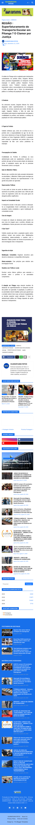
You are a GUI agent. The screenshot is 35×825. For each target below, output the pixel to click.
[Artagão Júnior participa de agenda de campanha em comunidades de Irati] (7, 779)
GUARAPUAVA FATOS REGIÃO (22, 348)
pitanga (4, 350)
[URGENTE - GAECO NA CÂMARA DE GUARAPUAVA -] (7, 560)
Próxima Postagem (26, 429)
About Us (24, 816)
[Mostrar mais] (29, 357)
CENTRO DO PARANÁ (7, 348)
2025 (17, 600)
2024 (17, 597)
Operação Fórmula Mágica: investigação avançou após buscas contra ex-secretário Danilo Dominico (22, 500)
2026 (17, 603)
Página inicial (5, 20)
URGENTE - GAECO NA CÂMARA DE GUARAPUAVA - (22, 558)
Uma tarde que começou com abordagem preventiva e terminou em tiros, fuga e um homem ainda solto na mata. (22, 651)
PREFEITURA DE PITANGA (14, 350)
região (23, 350)
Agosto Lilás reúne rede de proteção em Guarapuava (22, 630)
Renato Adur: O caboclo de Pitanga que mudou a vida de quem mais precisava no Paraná (9, 399)
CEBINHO (14, 20)
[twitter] (25, 443)
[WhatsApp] (21, 357)
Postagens (7, 613)
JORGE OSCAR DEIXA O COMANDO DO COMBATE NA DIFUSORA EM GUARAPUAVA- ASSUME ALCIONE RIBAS (23, 475)
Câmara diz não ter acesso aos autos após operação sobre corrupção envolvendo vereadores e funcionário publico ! (23, 741)
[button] (2, 2)
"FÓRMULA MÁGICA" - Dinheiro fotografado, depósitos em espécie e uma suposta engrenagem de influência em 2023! (23, 522)
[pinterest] (17, 807)
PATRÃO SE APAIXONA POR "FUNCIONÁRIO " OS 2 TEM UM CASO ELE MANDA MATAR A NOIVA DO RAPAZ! (23, 569)
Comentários (8, 614)
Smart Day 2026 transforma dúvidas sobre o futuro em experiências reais (22, 640)
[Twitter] (17, 357)
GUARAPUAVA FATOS (18, 364)
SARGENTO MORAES (7, 352)
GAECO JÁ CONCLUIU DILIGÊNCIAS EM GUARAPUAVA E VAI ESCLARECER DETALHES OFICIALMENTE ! (23, 752)
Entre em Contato (22, 818)
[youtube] (9, 443)
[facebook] (25, 439)
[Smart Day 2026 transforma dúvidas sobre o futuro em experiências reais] (7, 641)
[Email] (25, 357)
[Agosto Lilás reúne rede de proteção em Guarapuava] (7, 632)
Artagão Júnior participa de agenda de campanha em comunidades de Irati (22, 778)
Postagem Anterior (8, 429)
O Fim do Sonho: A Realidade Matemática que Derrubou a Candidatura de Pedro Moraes (23, 510)
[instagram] (9, 439)
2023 (17, 594)
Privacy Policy (11, 818)
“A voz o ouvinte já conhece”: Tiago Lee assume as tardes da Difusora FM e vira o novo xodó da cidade (23, 549)
